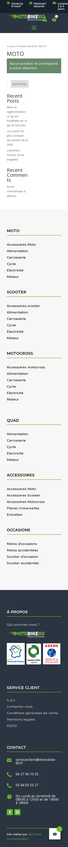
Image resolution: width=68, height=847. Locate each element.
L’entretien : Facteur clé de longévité (15, 155)
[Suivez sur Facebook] (10, 812)
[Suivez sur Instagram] (17, 812)
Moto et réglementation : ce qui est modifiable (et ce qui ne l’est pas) (17, 116)
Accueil (11, 46)
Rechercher (19, 84)
